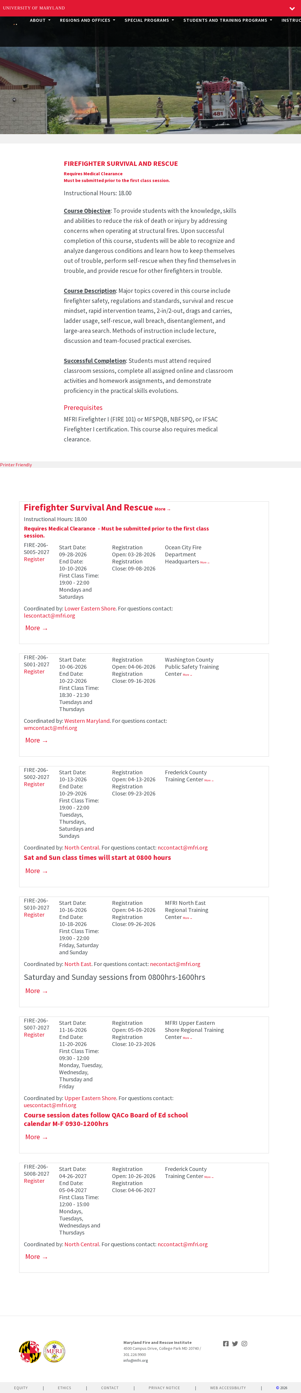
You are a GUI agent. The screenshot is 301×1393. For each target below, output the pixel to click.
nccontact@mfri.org (183, 847)
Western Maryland (87, 720)
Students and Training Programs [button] (226, 20)
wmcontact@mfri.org (50, 727)
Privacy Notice (164, 1387)
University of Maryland (34, 8)
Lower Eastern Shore (90, 608)
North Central (81, 847)
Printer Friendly (16, 465)
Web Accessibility (228, 1387)
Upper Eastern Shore (90, 1098)
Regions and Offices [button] (86, 20)
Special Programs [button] (147, 20)
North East (77, 963)
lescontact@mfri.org (49, 615)
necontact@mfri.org (175, 963)
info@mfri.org (135, 1360)
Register (34, 559)
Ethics (64, 1387)
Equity (21, 1387)
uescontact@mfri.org (50, 1105)
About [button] (38, 20)
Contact (110, 1387)
